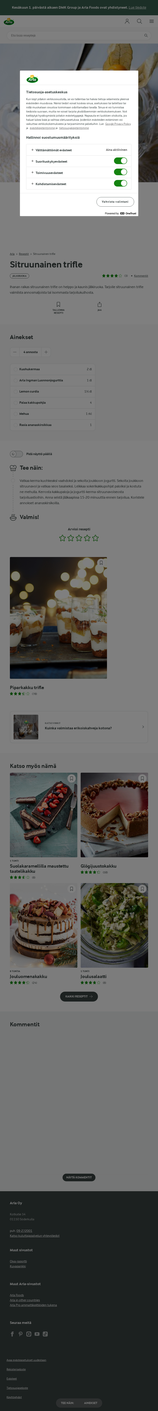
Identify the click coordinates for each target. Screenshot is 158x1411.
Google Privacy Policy (118, 123)
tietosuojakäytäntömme (74, 128)
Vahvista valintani (115, 201)
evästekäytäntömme (42, 128)
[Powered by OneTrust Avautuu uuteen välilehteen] (120, 213)
